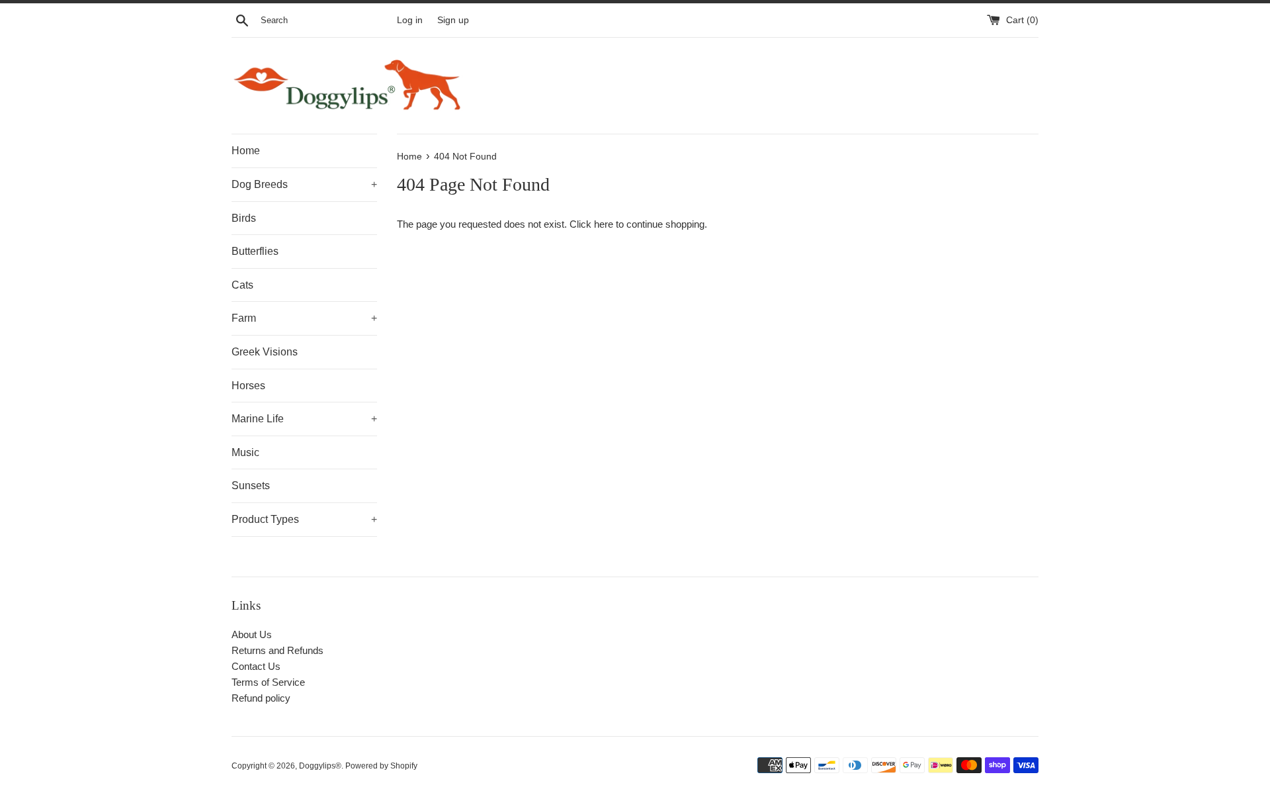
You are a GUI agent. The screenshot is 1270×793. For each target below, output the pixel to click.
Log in (410, 20)
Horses (248, 385)
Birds (244, 218)
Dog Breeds (304, 184)
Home (246, 150)
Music (245, 452)
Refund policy (261, 698)
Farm (304, 318)
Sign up (453, 20)
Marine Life (304, 418)
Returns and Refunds (277, 650)
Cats (242, 285)
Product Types (304, 519)
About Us (252, 634)
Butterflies (255, 251)
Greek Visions (265, 351)
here (603, 224)
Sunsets (251, 485)
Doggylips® (320, 765)
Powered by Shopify (381, 765)
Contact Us (256, 666)
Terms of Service (268, 682)
